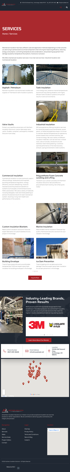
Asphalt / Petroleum (11, 87)
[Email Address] (26, 351)
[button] (60, 7)
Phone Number (12, 350)
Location (55, 347)
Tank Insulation (43, 87)
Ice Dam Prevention (45, 261)
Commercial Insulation (12, 175)
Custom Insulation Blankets (15, 226)
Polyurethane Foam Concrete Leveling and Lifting (49, 176)
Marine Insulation (44, 226)
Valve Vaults (8, 124)
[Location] (49, 351)
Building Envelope (10, 261)
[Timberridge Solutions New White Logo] (18, 468)
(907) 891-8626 (13, 352)
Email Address (34, 350)
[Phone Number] (4, 351)
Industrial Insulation (45, 124)
